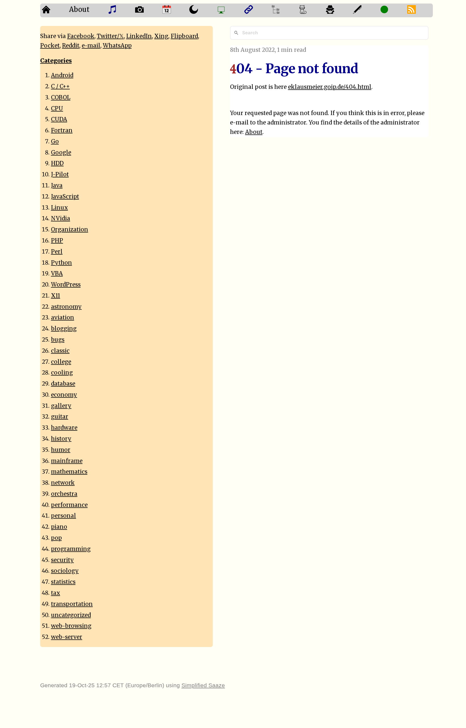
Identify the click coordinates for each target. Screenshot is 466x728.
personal (63, 515)
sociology (65, 570)
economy (64, 394)
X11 (55, 295)
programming (71, 548)
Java (57, 185)
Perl (57, 251)
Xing (161, 36)
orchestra (64, 493)
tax (55, 592)
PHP (57, 240)
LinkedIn (139, 36)
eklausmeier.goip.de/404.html (329, 86)
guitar (59, 416)
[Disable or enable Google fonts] (365, 10)
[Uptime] (392, 10)
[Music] (119, 10)
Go (55, 141)
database (63, 383)
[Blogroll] (256, 10)
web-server (66, 637)
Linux (59, 207)
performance (69, 504)
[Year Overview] (174, 10)
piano (59, 526)
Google (61, 152)
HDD (57, 163)
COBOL (60, 97)
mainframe (67, 460)
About (79, 9)
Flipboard (184, 36)
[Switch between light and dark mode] (201, 10)
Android (62, 75)
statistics (63, 581)
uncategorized (71, 615)
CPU (57, 108)
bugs (57, 339)
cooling (62, 372)
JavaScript (65, 196)
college (61, 361)
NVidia (60, 218)
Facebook (80, 36)
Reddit (70, 45)
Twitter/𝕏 (110, 36)
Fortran (62, 130)
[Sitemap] (283, 10)
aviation (62, 317)
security (62, 560)
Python (61, 262)
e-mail (91, 45)
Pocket (50, 45)
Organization (69, 229)
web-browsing (71, 625)
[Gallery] (147, 10)
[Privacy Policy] (337, 10)
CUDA (59, 119)
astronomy (66, 306)
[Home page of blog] (53, 10)
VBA (57, 273)
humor (60, 449)
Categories (56, 60)
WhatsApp (117, 45)
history (61, 438)
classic (60, 350)
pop (56, 537)
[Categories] (310, 10)
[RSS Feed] (419, 10)
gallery (61, 405)
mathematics (69, 471)
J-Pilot (60, 174)
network (63, 482)
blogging (64, 328)
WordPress (66, 284)
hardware (64, 427)
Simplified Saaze (203, 685)
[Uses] (229, 10)
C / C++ (60, 86)
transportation (72, 604)
